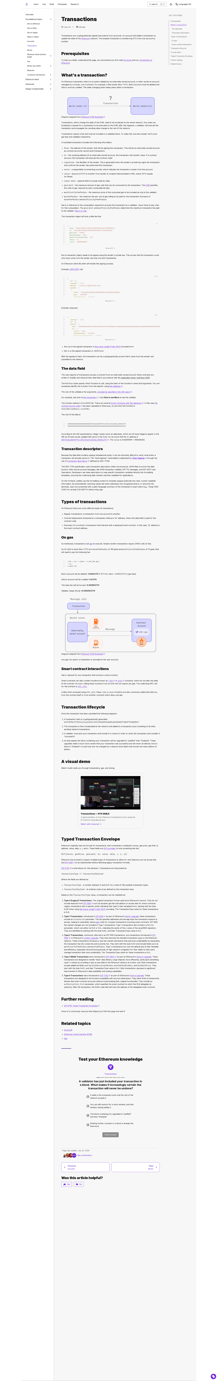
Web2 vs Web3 (33, 37)
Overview (29, 14)
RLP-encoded (109, 848)
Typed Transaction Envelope (182, 56)
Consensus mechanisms (36, 75)
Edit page (81, 27)
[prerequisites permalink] (60, 53)
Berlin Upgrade (132, 916)
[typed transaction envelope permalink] (60, 839)
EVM (148, 185)
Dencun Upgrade (143, 957)
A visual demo (176, 52)
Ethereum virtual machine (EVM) (36, 55)
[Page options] (73, 27)
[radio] (111, 1096)
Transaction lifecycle (178, 48)
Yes (68, 1184)
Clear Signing (139, 458)
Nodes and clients (34, 66)
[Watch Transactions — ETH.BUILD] (111, 792)
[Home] (26, 4)
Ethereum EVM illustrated (93, 117)
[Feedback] (213, 1376)
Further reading (176, 60)
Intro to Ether (32, 28)
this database (116, 386)
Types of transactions (179, 37)
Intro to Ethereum (33, 24)
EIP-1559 (70, 862)
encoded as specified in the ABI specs (114, 392)
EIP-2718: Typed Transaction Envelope (81, 1006)
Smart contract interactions (182, 44)
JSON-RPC (74, 269)
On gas (174, 41)
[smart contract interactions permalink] (60, 669)
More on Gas (81, 211)
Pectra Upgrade (137, 975)
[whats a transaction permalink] (60, 75)
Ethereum (85, 38)
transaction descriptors (78, 461)
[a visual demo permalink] (60, 761)
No (80, 1184)
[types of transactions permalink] (60, 501)
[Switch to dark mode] (171, 4)
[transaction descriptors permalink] (60, 449)
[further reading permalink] (60, 999)
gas (91, 544)
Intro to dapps (32, 33)
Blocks (29, 50)
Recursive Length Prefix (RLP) (108, 346)
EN (185, 4)
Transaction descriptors (180, 33)
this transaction (90, 397)
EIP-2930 (100, 916)
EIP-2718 (66, 868)
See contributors (84, 1155)
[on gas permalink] (60, 537)
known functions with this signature (127, 403)
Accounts (30, 41)
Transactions (32, 46)
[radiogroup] (110, 1111)
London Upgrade (91, 938)
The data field (177, 29)
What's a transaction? (179, 25)
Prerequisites (176, 21)
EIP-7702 (105, 975)
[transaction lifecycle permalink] (60, 707)
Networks (30, 70)
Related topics (176, 64)
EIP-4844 (111, 957)
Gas (28, 61)
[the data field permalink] (60, 368)
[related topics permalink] (60, 1023)
